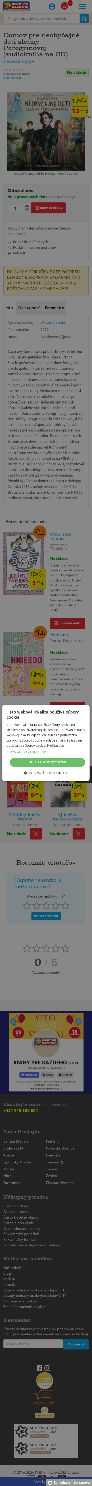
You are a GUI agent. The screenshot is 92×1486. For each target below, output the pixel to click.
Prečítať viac (56, 745)
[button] (46, 752)
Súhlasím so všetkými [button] (47, 762)
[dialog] (46, 743)
